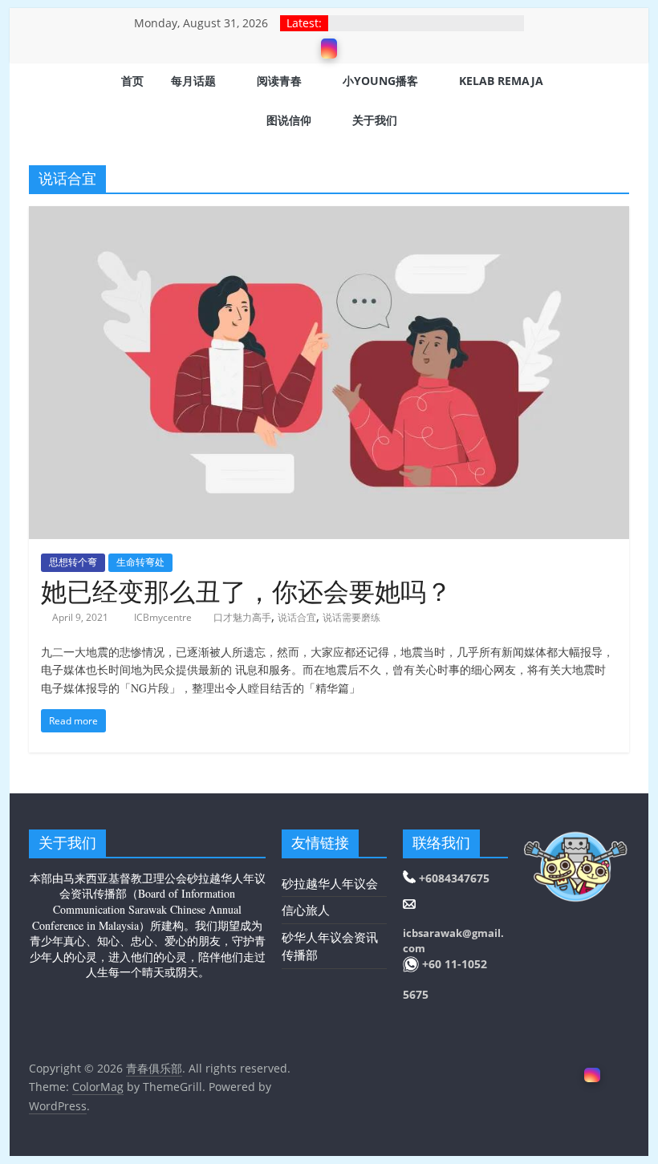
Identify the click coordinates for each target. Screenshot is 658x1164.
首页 (132, 80)
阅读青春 (279, 80)
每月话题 (193, 80)
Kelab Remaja (501, 80)
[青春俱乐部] (49, 102)
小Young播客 (380, 80)
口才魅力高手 (242, 617)
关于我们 (374, 120)
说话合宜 (297, 617)
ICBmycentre (164, 617)
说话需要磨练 (351, 617)
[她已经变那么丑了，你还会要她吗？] (329, 216)
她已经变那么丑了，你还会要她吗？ (246, 591)
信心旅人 (306, 910)
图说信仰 (288, 120)
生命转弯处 (140, 562)
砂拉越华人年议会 (330, 883)
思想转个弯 (73, 562)
